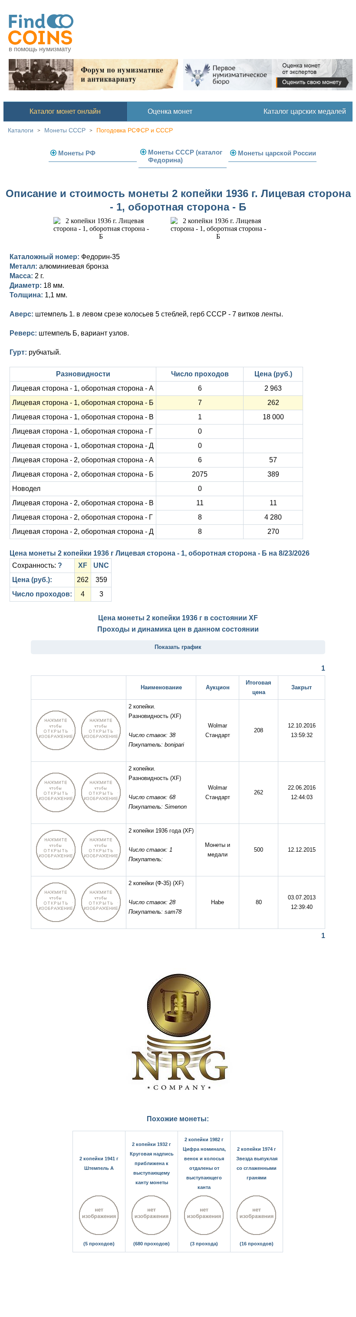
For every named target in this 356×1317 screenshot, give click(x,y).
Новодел (26, 488)
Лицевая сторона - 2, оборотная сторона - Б (83, 474)
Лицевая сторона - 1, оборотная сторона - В (83, 417)
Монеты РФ (77, 153)
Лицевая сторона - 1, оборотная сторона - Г (82, 431)
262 (273, 402)
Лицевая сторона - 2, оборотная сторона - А (83, 460)
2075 (200, 474)
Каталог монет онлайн (65, 111)
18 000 (273, 417)
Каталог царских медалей (305, 111)
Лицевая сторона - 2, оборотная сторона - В (83, 503)
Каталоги (20, 130)
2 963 (273, 388)
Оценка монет (170, 111)
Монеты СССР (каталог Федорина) (185, 156)
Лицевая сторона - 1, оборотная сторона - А (83, 388)
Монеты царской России (277, 153)
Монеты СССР (65, 130)
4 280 (273, 517)
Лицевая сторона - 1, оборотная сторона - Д (83, 445)
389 (273, 474)
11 (200, 503)
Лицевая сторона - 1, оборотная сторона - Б (83, 402)
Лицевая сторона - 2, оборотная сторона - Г (82, 517)
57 (273, 460)
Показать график (178, 647)
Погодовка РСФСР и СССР (134, 130)
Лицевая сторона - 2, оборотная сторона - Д (83, 531)
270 (273, 531)
